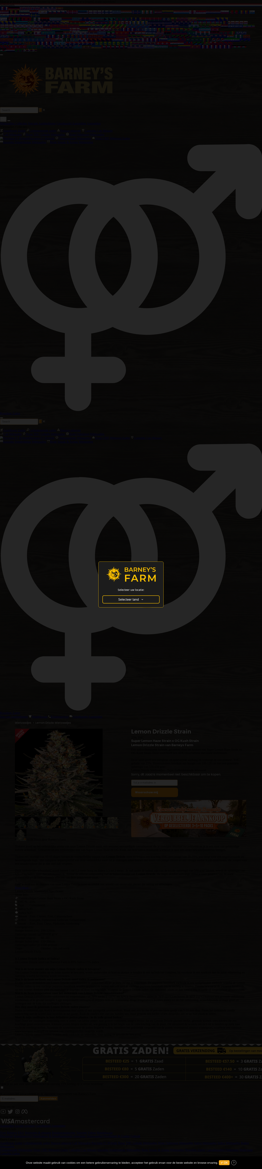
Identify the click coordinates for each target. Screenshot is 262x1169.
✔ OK (224, 1162)
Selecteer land (128, 599)
